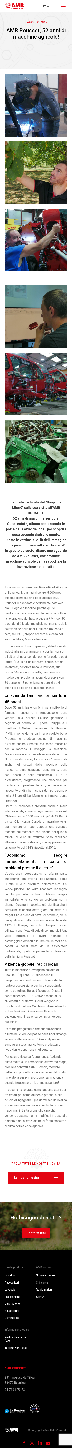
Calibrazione (12, 1303)
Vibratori (10, 1275)
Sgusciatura (12, 1310)
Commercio (12, 1317)
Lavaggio (10, 1289)
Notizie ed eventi (46, 1275)
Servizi (40, 1296)
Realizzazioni (44, 1289)
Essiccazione (12, 1296)
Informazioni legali (16, 1347)
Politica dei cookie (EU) (15, 1339)
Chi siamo (42, 1282)
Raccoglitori (12, 1282)
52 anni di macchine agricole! (36, 518)
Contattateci (36, 1233)
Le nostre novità (26, 1177)
